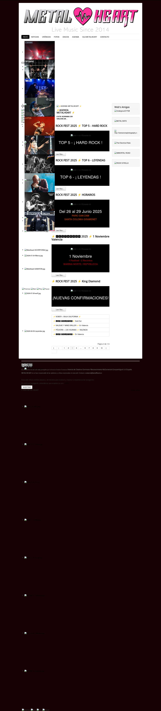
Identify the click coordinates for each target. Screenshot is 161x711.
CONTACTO (104, 37)
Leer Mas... (59, 154)
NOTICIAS (35, 37)
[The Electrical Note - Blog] (122, 142)
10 (102, 348)
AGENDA (75, 37)
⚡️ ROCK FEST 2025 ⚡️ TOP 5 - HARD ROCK (79, 126)
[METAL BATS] (120, 120)
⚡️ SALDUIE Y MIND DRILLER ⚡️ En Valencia (70, 325)
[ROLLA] (121, 163)
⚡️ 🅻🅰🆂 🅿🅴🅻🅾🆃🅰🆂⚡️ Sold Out (67, 321)
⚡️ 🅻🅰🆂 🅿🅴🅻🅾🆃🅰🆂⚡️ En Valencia (68, 334)
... (81, 348)
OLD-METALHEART (89, 37)
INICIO (25, 37)
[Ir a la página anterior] (59, 348)
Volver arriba (135, 390)
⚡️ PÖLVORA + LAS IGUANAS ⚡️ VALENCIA (70, 330)
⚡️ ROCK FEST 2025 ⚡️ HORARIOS (73, 195)
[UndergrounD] (122, 111)
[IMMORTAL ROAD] (122, 152)
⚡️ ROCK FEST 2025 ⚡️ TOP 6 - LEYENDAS (78, 160)
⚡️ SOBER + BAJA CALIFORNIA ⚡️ (67, 316)
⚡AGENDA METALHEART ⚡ (66, 111)
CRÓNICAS (46, 37)
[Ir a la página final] (54, 351)
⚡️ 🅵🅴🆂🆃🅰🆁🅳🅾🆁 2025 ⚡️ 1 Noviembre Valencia (80, 237)
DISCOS (66, 37)
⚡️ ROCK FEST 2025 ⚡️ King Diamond (76, 281)
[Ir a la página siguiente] (106, 348)
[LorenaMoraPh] (125, 131)
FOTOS (56, 37)
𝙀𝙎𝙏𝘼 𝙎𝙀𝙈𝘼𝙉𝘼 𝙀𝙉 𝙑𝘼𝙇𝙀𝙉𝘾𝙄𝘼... (65, 117)
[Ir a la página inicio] (54, 348)
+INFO (66, 383)
